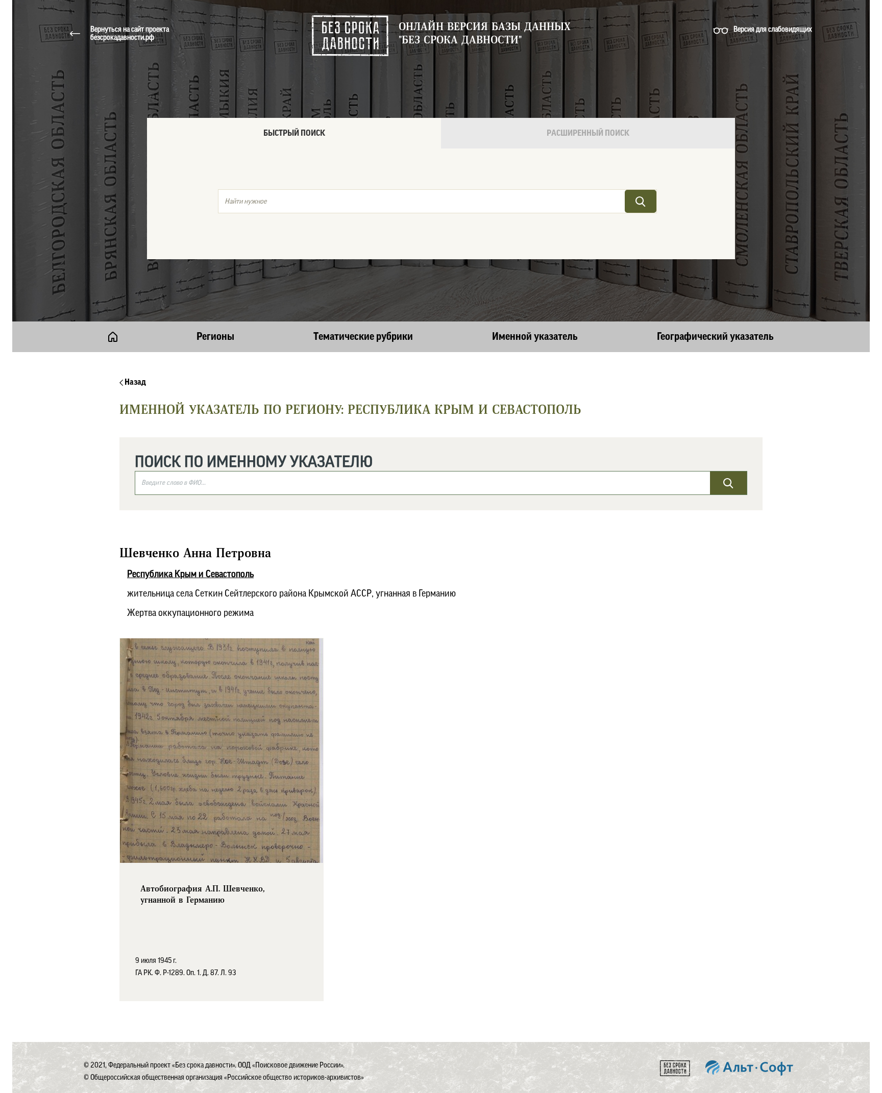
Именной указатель (535, 337)
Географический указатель (715, 337)
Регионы (215, 337)
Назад (134, 382)
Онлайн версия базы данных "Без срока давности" (485, 33)
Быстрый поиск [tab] (294, 133)
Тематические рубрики (363, 337)
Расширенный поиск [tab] (588, 133)
